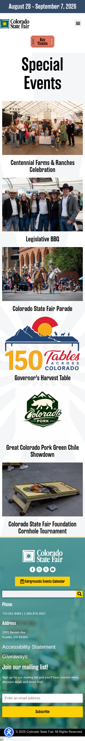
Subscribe (42, 711)
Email (6, 690)
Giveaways (14, 656)
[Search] (79, 594)
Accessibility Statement (29, 647)
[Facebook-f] (32, 569)
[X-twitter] (46, 569)
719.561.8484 (11, 613)
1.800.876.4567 (35, 613)
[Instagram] (39, 569)
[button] (78, 23)
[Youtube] (53, 569)
